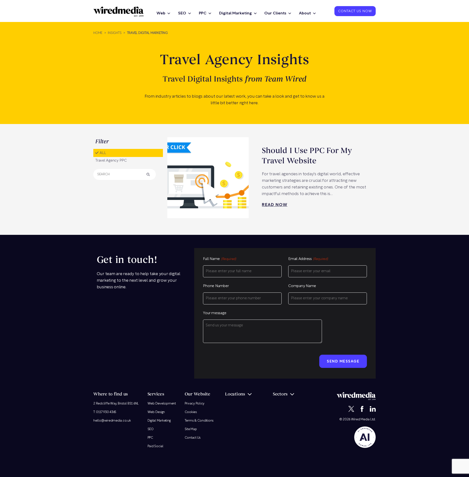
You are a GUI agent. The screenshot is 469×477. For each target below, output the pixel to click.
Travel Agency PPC (111, 161)
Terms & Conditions (199, 420)
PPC (203, 13)
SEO (182, 13)
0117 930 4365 (106, 412)
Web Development (162, 403)
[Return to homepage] (118, 11)
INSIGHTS (114, 33)
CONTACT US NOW (355, 11)
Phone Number (216, 286)
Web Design (156, 412)
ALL (103, 153)
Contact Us (193, 437)
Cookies (191, 412)
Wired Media (360, 419)
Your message (214, 313)
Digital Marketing (235, 13)
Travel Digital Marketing (147, 33)
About (305, 13)
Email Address (308, 259)
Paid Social (155, 446)
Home (97, 33)
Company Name (302, 286)
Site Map (191, 429)
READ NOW (274, 205)
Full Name (219, 259)
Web (161, 13)
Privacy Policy (195, 403)
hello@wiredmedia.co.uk (112, 420)
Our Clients (275, 13)
